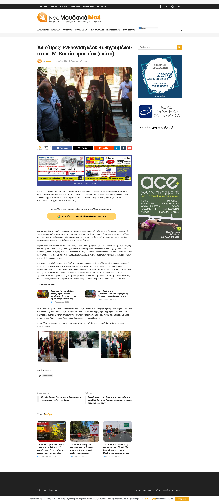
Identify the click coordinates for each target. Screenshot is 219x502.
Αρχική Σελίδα (43, 6)
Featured (74, 61)
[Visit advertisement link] (84, 170)
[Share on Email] (129, 148)
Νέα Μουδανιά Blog (50, 490)
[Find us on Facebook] (160, 6)
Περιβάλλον (97, 29)
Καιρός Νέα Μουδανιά (156, 128)
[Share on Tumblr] (123, 148)
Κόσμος (67, 29)
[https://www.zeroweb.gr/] (160, 76)
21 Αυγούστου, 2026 (60, 302)
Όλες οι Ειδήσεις (88, 6)
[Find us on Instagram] (172, 6)
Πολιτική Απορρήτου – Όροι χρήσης (168, 490)
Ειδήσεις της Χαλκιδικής (70, 6)
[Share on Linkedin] (117, 148)
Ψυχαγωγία (81, 29)
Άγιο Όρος (47, 376)
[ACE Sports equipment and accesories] (160, 207)
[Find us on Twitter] (166, 6)
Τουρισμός (129, 29)
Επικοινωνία (102, 6)
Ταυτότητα (54, 6)
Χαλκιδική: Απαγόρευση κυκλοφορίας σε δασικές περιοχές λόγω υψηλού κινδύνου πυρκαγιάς (113, 293)
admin (48, 61)
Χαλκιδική (43, 29)
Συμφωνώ (182, 499)
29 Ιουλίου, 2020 (62, 61)
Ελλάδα (55, 29)
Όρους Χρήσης (150, 499)
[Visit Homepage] (69, 17)
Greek (143, 28)
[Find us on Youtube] (179, 6)
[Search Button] (181, 30)
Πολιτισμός (113, 29)
